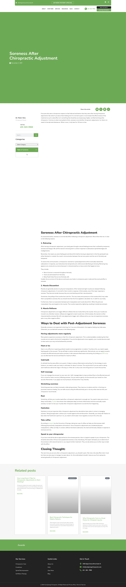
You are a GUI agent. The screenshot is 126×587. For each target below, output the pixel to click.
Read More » (20, 493)
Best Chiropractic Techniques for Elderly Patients (61, 518)
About (44, 8)
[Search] (36, 135)
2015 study (105, 353)
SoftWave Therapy (21, 573)
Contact (76, 8)
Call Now (22, 124)
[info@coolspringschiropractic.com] (81, 567)
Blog (71, 8)
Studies (54, 401)
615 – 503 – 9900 (87, 570)
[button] (36, 149)
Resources (65, 8)
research (51, 423)
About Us (50, 564)
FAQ (49, 567)
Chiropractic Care (21, 564)
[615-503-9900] (86, 9)
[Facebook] (105, 2)
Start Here (50, 8)
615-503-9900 (91, 8)
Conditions (19, 567)
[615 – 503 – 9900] (81, 570)
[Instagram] (108, 2)
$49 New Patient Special (62, 3)
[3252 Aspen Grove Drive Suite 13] (16, 2)
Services (57, 8)
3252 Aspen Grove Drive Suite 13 (25, 2)
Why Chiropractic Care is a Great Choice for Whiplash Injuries (94, 519)
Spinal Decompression (22, 570)
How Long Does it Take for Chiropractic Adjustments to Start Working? (28, 480)
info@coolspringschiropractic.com (92, 567)
